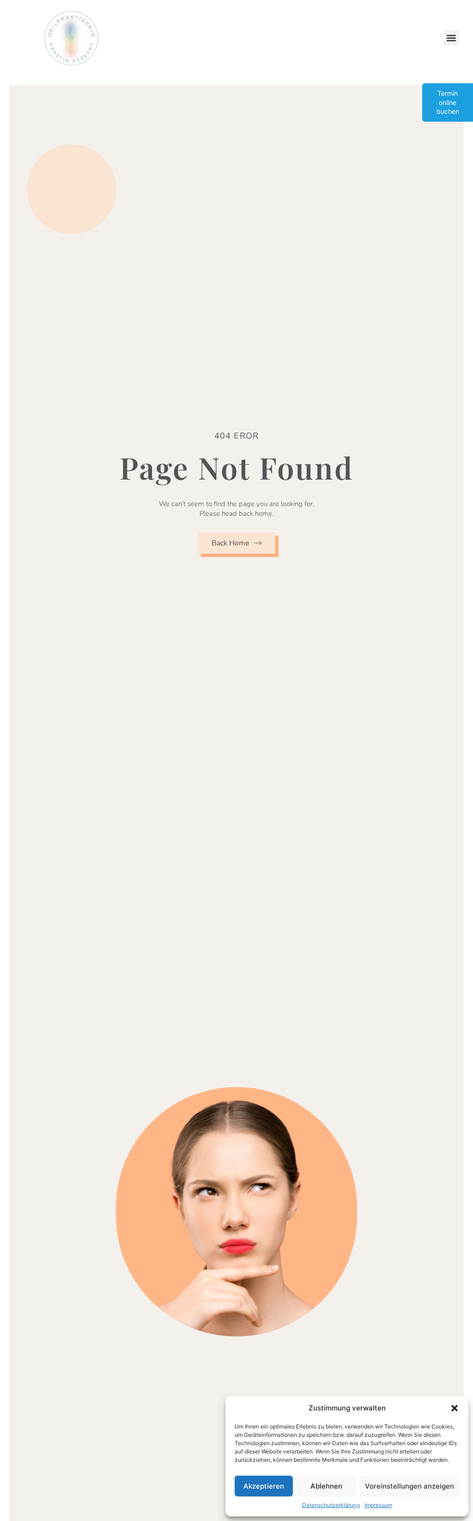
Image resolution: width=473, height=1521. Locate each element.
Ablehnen (326, 1486)
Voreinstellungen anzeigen (409, 1486)
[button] (454, 1408)
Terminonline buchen (448, 102)
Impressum (378, 1505)
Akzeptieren (263, 1486)
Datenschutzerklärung (331, 1505)
